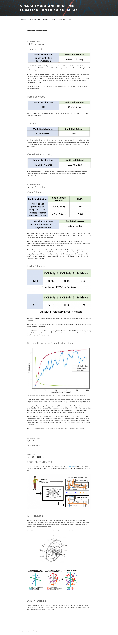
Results (53, 19)
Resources (62, 19)
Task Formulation (35, 19)
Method (45, 19)
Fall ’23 (30, 440)
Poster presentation (33, 445)
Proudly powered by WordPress (28, 631)
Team (70, 19)
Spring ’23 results (36, 187)
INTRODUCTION (35, 457)
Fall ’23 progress (35, 44)
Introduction (23, 19)
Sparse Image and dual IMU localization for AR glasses (49, 8)
